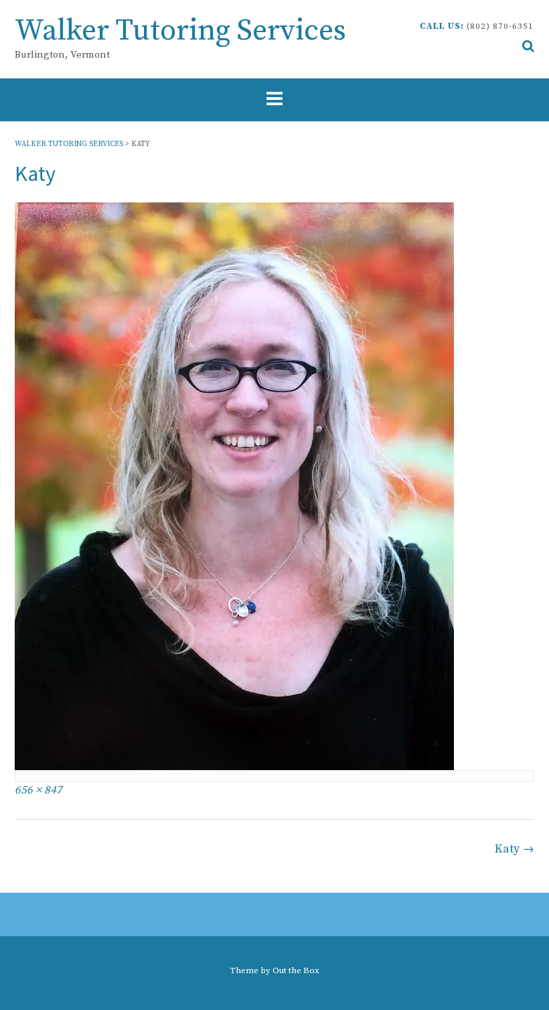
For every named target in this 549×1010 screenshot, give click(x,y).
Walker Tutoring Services (180, 31)
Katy (514, 849)
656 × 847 (38, 790)
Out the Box (295, 970)
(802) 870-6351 (500, 26)
